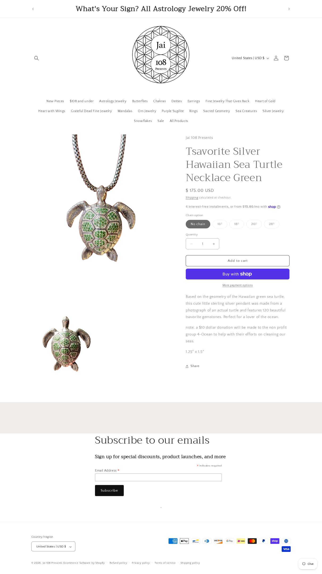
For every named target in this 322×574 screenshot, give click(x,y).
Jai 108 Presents (52, 563)
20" (256, 225)
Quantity (192, 234)
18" (239, 225)
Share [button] (194, 366)
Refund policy (118, 563)
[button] (36, 58)
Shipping (192, 197)
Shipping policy (190, 563)
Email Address (107, 471)
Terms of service (165, 563)
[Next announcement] (289, 8)
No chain (198, 224)
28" (274, 225)
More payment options (238, 285)
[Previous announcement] (33, 8)
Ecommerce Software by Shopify (84, 563)
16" (222, 225)
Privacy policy (141, 563)
